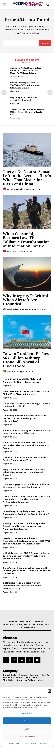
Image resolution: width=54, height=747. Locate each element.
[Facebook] (6, 660)
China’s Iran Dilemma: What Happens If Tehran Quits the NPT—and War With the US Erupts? (26, 571)
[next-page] (50, 92)
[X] (29, 660)
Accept (27, 720)
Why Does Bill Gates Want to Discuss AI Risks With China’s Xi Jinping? (26, 392)
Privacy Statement (29, 743)
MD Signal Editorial (15, 189)
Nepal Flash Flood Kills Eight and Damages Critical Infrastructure (22, 380)
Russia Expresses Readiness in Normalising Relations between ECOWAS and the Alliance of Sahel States (26, 541)
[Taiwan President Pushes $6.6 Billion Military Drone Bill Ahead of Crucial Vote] (27, 332)
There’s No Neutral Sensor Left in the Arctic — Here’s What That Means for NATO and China (25, 70)
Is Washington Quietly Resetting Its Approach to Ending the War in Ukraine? (26, 512)
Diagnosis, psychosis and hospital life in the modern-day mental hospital (26, 485)
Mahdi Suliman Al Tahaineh (18, 309)
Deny (27, 728)
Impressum (44, 743)
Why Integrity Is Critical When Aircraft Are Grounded (24, 98)
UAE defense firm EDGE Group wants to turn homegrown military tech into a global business (26, 556)
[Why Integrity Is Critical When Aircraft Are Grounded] (27, 274)
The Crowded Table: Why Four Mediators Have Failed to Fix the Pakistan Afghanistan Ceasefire (26, 499)
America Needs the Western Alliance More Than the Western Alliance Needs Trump (26, 445)
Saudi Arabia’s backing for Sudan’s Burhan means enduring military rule (27, 431)
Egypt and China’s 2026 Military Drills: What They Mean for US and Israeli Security (24, 472)
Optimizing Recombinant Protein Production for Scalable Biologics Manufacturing (22, 585)
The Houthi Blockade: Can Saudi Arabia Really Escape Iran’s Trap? (25, 458)
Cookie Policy (14, 743)
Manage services (26, 713)
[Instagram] (14, 660)
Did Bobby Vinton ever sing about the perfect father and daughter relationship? (24, 418)
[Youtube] (37, 660)
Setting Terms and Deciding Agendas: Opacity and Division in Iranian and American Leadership (24, 526)
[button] (49, 691)
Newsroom (11, 251)
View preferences (27, 736)
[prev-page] (4, 92)
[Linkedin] (21, 660)
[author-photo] (5, 189)
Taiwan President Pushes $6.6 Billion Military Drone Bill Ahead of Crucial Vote (27, 112)
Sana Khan (11, 371)
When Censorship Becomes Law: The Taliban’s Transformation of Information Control (25, 85)
